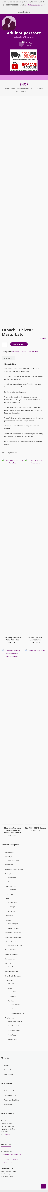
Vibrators (11, 1001)
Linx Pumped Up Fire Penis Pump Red (12, 638)
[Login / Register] (43, 77)
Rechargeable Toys (11, 954)
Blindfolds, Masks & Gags (14, 869)
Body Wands (15, 1004)
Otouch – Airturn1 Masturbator (35, 638)
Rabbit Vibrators (10, 950)
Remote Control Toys (18, 1013)
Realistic (13, 992)
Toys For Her (9, 980)
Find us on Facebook (11, 1163)
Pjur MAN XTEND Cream (35, 828)
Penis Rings (12, 1035)
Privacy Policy (9, 1104)
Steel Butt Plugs (13, 860)
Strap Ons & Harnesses (13, 976)
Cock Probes (12, 890)
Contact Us (8, 1070)
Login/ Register (24, 12)
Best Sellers (9, 865)
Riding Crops (12, 877)
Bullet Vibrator (16, 1009)
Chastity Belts (12, 902)
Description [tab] (8, 358)
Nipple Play (12, 911)
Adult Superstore (24, 33)
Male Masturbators (28, 88)
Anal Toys (8, 857)
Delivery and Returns (11, 1091)
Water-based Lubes (15, 945)
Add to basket (18, 344)
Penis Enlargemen (14, 1030)
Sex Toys (8, 963)
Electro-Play (9, 894)
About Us (7, 1065)
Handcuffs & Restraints (13, 933)
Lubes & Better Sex (11, 942)
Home (7, 88)
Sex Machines (10, 959)
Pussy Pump (12, 996)
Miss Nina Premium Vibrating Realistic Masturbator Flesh (12, 830)
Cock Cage (11, 907)
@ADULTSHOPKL (12, 1159)
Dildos (10, 988)
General (8, 920)
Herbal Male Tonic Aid (15, 1021)
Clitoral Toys (12, 984)
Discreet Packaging (10, 1095)
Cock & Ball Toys (10, 886)
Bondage (8, 874)
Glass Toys (11, 967)
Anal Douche (9, 852)
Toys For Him (15, 88)
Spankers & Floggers (12, 971)
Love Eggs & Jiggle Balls (13, 937)
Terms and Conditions (11, 1100)
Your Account (8, 1074)
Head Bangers (13, 924)
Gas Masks (9, 916)
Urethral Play (12, 1039)
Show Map (6, 1134)
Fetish (7, 899)
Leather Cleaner (13, 928)
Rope (9, 882)
